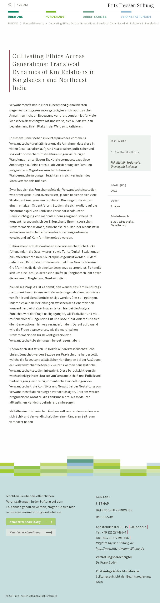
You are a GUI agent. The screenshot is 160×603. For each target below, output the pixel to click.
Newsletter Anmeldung (25, 522)
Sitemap (102, 503)
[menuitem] (23, 15)
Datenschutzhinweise (114, 510)
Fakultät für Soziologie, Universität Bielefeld (126, 164)
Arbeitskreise (94, 16)
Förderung (55, 16)
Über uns (15, 16)
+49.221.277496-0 (114, 532)
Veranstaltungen (136, 16)
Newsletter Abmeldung (25, 532)
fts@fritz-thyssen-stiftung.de (115, 543)
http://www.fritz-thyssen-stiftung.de (120, 548)
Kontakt (22, 4)
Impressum (104, 517)
